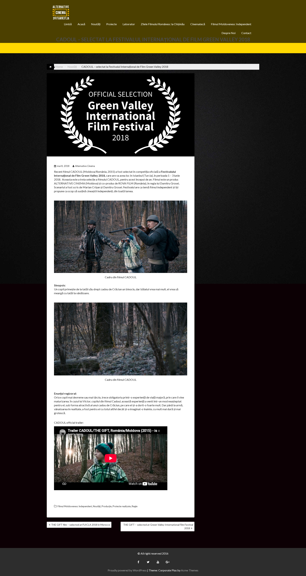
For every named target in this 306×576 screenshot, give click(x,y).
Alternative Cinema (85, 166)
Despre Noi (229, 33)
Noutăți (95, 24)
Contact (246, 33)
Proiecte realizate (122, 506)
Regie (134, 506)
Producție (107, 506)
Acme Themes (189, 570)
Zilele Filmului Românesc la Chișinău (163, 24)
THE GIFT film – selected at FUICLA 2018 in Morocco (80, 524)
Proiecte (111, 24)
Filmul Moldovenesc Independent (231, 24)
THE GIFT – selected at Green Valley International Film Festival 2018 (158, 526)
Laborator (129, 24)
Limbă (68, 24)
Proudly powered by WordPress (127, 570)
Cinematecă (197, 24)
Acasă (81, 24)
